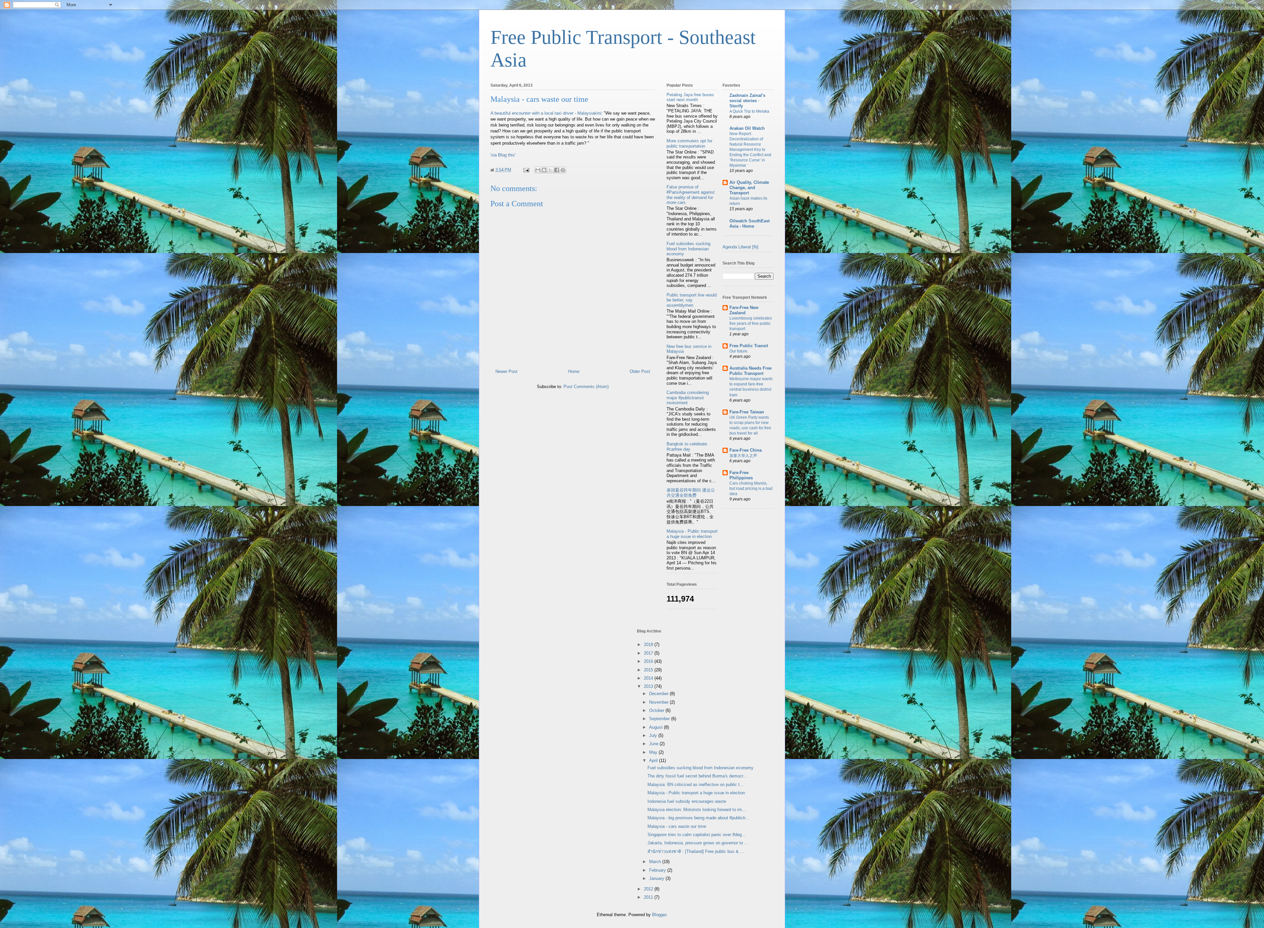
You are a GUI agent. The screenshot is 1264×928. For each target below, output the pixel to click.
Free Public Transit (748, 345)
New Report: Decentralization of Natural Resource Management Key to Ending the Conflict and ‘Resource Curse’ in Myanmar (750, 149)
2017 (649, 653)
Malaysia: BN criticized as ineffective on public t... (695, 784)
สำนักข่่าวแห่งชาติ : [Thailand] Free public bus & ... (695, 851)
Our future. (738, 351)
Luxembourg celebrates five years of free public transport (750, 323)
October (657, 710)
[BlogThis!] (544, 170)
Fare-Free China (745, 450)
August (656, 727)
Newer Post (506, 371)
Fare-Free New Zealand (743, 310)
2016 (649, 661)
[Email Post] (526, 169)
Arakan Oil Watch (747, 128)
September (660, 718)
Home (573, 371)
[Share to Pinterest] (563, 170)
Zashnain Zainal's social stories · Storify (747, 100)
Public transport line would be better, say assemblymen (692, 300)
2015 (649, 669)
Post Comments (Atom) (586, 386)
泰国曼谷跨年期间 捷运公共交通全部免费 (691, 493)
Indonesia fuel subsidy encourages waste (686, 801)
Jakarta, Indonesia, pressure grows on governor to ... (697, 842)
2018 (649, 644)
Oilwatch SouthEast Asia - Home (749, 223)
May (654, 752)
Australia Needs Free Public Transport (750, 371)
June (654, 743)
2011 (649, 897)
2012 (649, 888)
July (653, 735)
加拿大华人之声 (743, 455)
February (658, 870)
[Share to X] (550, 170)
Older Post (640, 371)
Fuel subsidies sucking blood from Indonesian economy (688, 248)
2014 (649, 678)
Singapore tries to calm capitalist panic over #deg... (696, 834)
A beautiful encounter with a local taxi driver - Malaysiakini (545, 113)
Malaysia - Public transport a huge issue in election (692, 534)
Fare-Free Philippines (741, 475)
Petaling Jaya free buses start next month (690, 97)
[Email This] (538, 170)
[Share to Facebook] (556, 170)
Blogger (659, 914)
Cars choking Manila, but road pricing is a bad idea (751, 488)
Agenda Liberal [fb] (740, 246)
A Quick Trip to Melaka (749, 111)
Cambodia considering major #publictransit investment (688, 397)
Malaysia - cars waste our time (539, 99)
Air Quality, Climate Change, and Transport (749, 187)
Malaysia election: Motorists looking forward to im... (696, 809)
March (655, 861)
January (657, 878)
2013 (649, 686)
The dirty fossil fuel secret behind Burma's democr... (697, 775)
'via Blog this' (502, 155)
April (654, 760)
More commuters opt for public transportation (689, 143)
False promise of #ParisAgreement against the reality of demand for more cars (691, 194)
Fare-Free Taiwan (746, 411)
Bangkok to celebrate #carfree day (687, 446)
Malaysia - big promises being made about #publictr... (698, 817)
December (659, 693)
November (659, 702)
